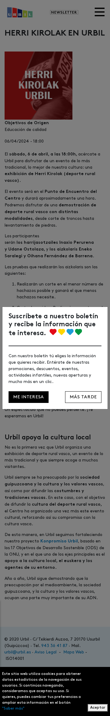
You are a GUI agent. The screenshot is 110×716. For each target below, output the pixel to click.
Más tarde (83, 397)
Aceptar (97, 707)
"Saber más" (13, 708)
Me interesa (28, 397)
